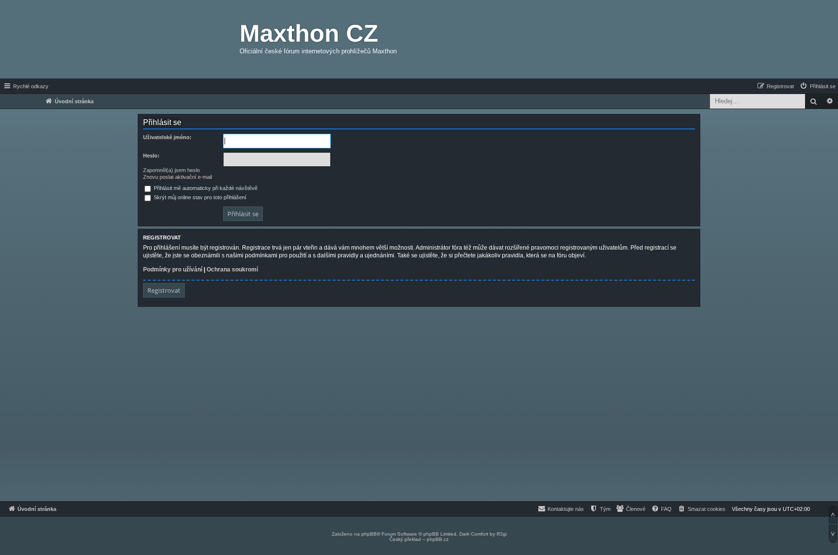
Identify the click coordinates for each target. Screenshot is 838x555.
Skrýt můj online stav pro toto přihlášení (199, 197)
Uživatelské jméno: (167, 137)
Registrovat (163, 290)
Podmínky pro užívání (172, 269)
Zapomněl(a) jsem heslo (171, 170)
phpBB (369, 534)
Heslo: (151, 156)
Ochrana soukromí (232, 269)
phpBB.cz (438, 539)
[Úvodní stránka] (184, 39)
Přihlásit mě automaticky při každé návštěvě (205, 188)
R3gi (502, 534)
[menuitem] (817, 86)
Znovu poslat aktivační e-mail (177, 177)
